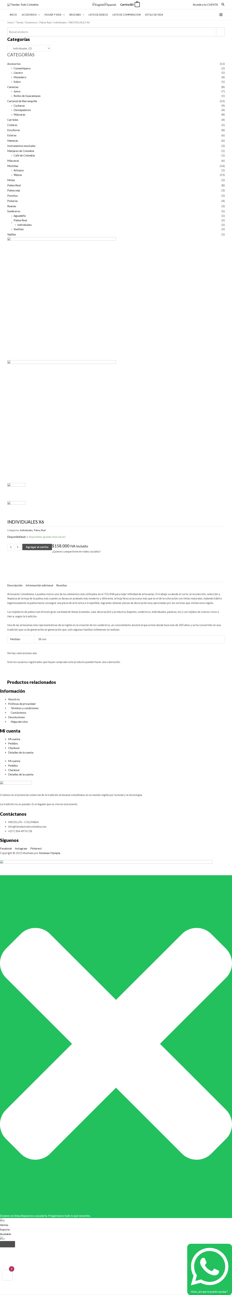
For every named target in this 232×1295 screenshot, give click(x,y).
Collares (12, 125)
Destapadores (22, 110)
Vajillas (11, 234)
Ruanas (11, 206)
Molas (11, 180)
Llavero (18, 72)
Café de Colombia (24, 155)
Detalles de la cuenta (20, 752)
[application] (38, 14)
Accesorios (14, 63)
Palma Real (45, 22)
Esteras (11, 135)
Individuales (60, 22)
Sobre (17, 81)
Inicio (10, 22)
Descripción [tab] (14, 585)
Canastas (12, 87)
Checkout (14, 748)
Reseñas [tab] (61, 585)
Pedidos (13, 743)
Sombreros (31, 22)
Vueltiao (19, 229)
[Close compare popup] (7, 1244)
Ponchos (12, 195)
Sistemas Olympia (49, 853)
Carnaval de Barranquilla (22, 101)
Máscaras (19, 114)
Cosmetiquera (22, 68)
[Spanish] (110, 4)
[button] (223, 5)
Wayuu (18, 174)
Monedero (20, 77)
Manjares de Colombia (20, 150)
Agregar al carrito (37, 547)
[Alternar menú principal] (221, 14)
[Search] (220, 31)
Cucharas (19, 105)
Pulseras (12, 200)
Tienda (19, 22)
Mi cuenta (14, 739)
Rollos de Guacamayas (27, 95)
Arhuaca (19, 170)
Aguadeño (20, 215)
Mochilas (12, 166)
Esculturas (13, 130)
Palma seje (13, 190)
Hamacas (12, 140)
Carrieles (12, 119)
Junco (17, 91)
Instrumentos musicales (21, 145)
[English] (98, 4)
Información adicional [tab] (39, 585)
